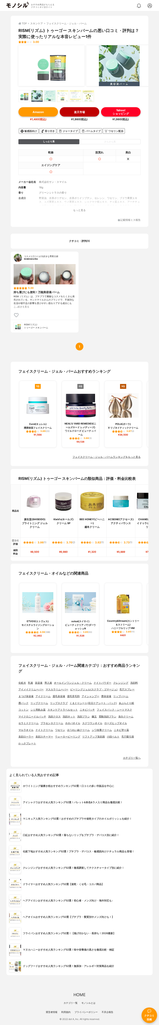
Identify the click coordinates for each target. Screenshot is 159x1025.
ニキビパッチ (87, 709)
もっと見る (79, 210)
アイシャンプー (90, 696)
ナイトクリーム (44, 730)
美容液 (38, 682)
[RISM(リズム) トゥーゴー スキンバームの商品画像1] (51, 65)
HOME (79, 994)
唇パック (23, 703)
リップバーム (120, 696)
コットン (23, 709)
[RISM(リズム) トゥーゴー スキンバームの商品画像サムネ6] (88, 96)
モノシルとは (88, 1002)
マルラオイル (26, 730)
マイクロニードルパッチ (32, 716)
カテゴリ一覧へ (132, 757)
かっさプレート (27, 743)
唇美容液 (106, 696)
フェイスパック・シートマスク (114, 709)
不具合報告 (107, 1012)
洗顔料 (134, 682)
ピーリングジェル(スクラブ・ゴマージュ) (94, 689)
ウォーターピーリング (67, 736)
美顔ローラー (26, 736)
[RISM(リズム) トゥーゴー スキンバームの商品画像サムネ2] (37, 96)
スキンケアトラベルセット (63, 709)
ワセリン (60, 730)
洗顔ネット (69, 716)
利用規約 (66, 1012)
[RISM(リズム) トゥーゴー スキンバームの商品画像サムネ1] (24, 96)
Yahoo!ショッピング (121, 112)
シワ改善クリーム (102, 730)
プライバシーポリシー (86, 1012)
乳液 (30, 682)
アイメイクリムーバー (31, 689)
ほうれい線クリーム (78, 730)
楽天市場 (79, 112)
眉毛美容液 (59, 696)
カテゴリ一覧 (71, 1002)
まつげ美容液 (26, 696)
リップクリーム (39, 703)
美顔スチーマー (44, 736)
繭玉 (94, 716)
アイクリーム (43, 696)
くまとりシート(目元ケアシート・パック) (93, 703)
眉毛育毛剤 (73, 696)
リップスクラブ (59, 703)
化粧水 (22, 682)
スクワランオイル (92, 723)
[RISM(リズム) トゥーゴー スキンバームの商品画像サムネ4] (62, 96)
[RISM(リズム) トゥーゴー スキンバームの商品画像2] (119, 65)
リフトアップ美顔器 (93, 736)
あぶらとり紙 (126, 703)
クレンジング (120, 682)
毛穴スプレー (127, 689)
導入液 (48, 682)
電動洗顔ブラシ (107, 716)
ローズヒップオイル (115, 723)
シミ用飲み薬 (38, 709)
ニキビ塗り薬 (121, 730)
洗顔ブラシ (83, 716)
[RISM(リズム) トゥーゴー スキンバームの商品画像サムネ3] (50, 96)
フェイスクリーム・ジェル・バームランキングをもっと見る (107, 456)
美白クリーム (125, 716)
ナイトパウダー (102, 682)
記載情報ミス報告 (130, 220)
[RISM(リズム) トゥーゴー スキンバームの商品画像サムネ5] (75, 96)
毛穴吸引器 (127, 736)
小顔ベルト (113, 736)
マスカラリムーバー (57, 689)
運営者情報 (51, 1012)
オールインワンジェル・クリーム (73, 682)
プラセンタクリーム (52, 723)
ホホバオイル (72, 723)
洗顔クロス (54, 716)
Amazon (38, 112)
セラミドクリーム (28, 723)
